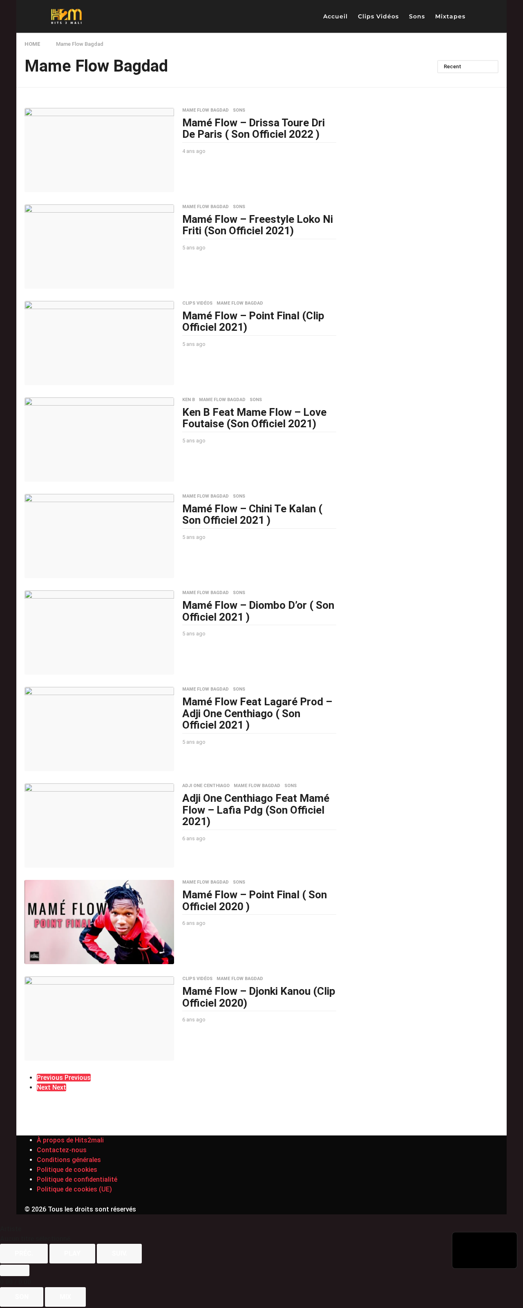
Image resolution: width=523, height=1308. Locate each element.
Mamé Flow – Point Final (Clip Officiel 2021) (253, 322)
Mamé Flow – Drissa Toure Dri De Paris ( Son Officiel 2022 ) (253, 129)
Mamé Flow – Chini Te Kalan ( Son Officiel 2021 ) (252, 515)
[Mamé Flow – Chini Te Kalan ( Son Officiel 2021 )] (99, 536)
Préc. (24, 1253)
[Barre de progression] (14, 1270)
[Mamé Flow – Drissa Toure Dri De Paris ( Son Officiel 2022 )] (99, 150)
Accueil (335, 16)
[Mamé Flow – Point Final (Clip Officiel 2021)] (99, 343)
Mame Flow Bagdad (205, 110)
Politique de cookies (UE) (74, 1189)
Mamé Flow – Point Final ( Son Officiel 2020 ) (254, 900)
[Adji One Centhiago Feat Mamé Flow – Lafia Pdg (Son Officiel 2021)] (99, 825)
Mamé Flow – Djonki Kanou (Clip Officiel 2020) (258, 997)
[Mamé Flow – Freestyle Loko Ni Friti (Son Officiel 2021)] (99, 246)
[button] (478, 16)
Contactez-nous (62, 1150)
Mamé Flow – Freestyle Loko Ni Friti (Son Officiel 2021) (257, 225)
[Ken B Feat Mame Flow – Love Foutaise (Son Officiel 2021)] (99, 439)
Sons (417, 16)
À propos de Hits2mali (70, 1140)
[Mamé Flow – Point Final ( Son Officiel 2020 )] (99, 922)
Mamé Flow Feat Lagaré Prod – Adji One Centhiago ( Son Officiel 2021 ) (257, 713)
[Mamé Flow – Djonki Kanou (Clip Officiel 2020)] (99, 1018)
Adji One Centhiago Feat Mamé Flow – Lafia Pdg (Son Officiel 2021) (255, 810)
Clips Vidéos (378, 16)
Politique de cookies (67, 1169)
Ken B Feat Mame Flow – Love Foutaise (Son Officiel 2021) (254, 418)
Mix (65, 1297)
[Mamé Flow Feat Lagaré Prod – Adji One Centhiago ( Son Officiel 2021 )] (99, 729)
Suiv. (119, 1253)
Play (72, 1253)
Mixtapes (450, 16)
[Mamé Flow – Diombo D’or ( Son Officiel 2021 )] (99, 632)
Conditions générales (69, 1160)
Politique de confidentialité (77, 1179)
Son (22, 1297)
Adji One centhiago (206, 785)
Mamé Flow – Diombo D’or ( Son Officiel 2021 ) (258, 611)
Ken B (188, 399)
